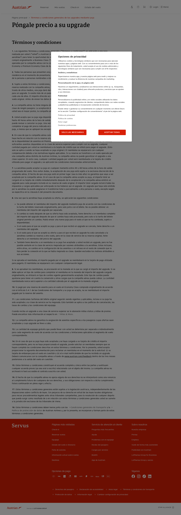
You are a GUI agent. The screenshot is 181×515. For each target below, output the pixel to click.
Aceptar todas (112, 132)
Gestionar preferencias (67, 125)
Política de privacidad (66, 115)
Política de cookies (65, 118)
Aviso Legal (62, 122)
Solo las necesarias (73, 132)
